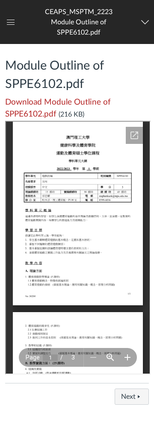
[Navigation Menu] (146, 22)
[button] (78, 22)
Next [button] (128, 396)
